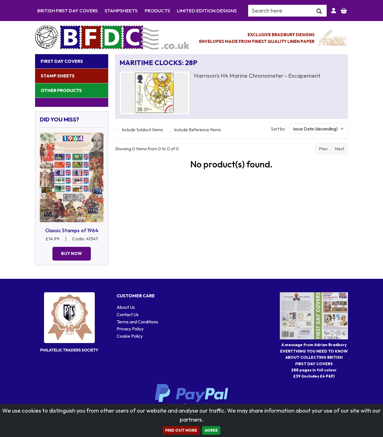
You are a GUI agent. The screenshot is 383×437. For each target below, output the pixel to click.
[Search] (319, 11)
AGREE (211, 430)
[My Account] (333, 10)
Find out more (181, 430)
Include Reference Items (197, 129)
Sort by (278, 129)
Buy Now (71, 253)
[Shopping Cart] (344, 10)
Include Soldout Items (142, 129)
